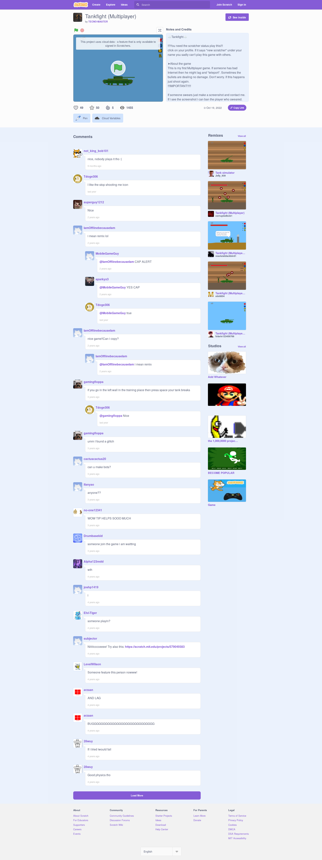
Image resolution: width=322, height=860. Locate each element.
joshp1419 (91, 587)
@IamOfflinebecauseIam (117, 261)
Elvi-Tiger (90, 613)
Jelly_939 (220, 175)
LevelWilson (92, 664)
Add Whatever (217, 377)
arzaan (88, 690)
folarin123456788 (224, 336)
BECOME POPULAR (221, 473)
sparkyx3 (102, 279)
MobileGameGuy (107, 253)
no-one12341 (93, 510)
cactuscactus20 (95, 459)
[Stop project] (82, 30)
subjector (90, 638)
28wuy (88, 741)
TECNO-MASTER (98, 21)
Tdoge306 (91, 176)
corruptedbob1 (223, 215)
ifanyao (89, 484)
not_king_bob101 (96, 151)
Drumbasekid (93, 536)
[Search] (138, 4)
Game (211, 505)
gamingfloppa (93, 382)
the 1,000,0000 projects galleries (223, 441)
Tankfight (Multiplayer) (229, 213)
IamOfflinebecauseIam (99, 228)
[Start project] (76, 30)
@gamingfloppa (111, 415)
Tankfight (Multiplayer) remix (230, 253)
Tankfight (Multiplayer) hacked (230, 293)
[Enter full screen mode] (160, 30)
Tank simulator (225, 172)
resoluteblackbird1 (225, 256)
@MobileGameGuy (113, 287)
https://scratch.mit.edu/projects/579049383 (154, 646)
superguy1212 (94, 202)
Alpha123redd (94, 561)
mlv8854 (220, 296)
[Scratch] (80, 4)
